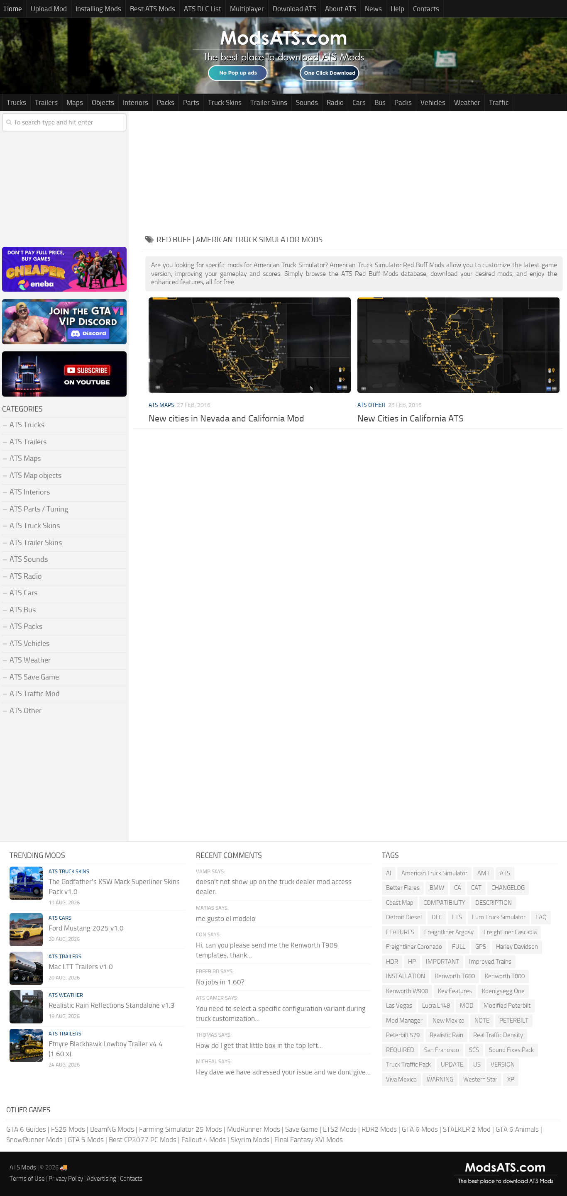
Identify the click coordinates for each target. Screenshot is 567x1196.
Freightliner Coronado (414, 946)
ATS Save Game (34, 677)
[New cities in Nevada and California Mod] (250, 345)
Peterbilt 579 (403, 1035)
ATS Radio (26, 576)
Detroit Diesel (404, 917)
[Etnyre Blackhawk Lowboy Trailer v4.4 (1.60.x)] (26, 1045)
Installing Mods (98, 9)
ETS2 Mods (340, 1129)
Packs (165, 102)
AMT (483, 873)
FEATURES (400, 932)
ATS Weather (30, 660)
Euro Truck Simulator (498, 917)
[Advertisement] (354, 169)
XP (510, 1079)
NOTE (481, 1020)
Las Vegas (399, 1005)
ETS (457, 917)
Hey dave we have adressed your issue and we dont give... (283, 1072)
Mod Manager (404, 1020)
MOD (467, 1005)
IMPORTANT (442, 961)
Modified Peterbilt (507, 1005)
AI (388, 873)
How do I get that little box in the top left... (259, 1045)
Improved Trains (490, 961)
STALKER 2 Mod (467, 1129)
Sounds (307, 102)
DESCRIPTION (493, 902)
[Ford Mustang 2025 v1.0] (26, 929)
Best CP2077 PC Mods (142, 1139)
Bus (380, 102)
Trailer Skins (268, 102)
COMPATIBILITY (444, 902)
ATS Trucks (27, 424)
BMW (437, 888)
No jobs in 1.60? (220, 982)
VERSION (503, 1064)
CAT (476, 888)
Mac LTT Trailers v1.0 (81, 966)
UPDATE (452, 1064)
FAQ (541, 917)
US (477, 1064)
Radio (335, 102)
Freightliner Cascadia (510, 932)
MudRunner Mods (253, 1129)
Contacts (426, 9)
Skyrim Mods (250, 1139)
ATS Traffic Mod (35, 693)
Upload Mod (49, 9)
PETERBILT (513, 1020)
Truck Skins (225, 102)
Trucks (16, 102)
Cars (359, 102)
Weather (467, 102)
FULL (458, 946)
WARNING (440, 1079)
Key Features (455, 991)
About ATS (340, 9)
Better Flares (403, 888)
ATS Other (371, 405)
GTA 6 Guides (26, 1129)
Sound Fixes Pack (511, 1050)
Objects (103, 102)
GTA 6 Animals (517, 1129)
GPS (480, 946)
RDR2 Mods (379, 1129)
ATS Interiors (30, 492)
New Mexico (448, 1020)
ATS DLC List (202, 9)
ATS (505, 873)
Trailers (46, 102)
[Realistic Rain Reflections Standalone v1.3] (26, 1006)
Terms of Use (27, 1178)
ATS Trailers (28, 441)
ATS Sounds (29, 559)
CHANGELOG (508, 888)
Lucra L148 (436, 1005)
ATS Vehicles (29, 643)
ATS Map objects (35, 475)
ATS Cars (23, 592)
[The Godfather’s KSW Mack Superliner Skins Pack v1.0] (26, 883)
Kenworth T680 (455, 976)
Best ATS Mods (152, 9)
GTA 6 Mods (420, 1129)
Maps (74, 102)
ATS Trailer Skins (36, 542)
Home (13, 9)
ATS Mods (23, 1167)
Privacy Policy (66, 1178)
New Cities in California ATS (410, 418)
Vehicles (432, 102)
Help (397, 9)
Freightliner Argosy (449, 932)
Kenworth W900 (407, 991)
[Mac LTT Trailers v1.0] (26, 968)
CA (457, 888)
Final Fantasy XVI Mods (308, 1139)
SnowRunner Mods (34, 1139)
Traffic (498, 102)
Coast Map (399, 902)
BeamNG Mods (112, 1129)
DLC (437, 917)
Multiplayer (247, 9)
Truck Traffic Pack (408, 1064)
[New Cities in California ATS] (458, 345)
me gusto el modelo (225, 918)
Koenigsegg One (503, 991)
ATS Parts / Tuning (39, 509)
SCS (474, 1050)
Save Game (301, 1129)
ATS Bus (23, 609)
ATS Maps (161, 405)
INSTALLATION (405, 976)
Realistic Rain (446, 1035)
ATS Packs (26, 626)
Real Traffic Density (498, 1035)
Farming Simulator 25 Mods (180, 1129)
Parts (191, 102)
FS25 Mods (68, 1129)
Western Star (480, 1079)
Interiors (135, 102)
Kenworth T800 (505, 976)
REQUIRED (400, 1050)
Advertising (101, 1178)
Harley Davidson (517, 946)
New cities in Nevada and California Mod (226, 418)
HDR (392, 961)
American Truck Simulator (434, 873)
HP (412, 961)
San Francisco (441, 1050)
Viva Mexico (401, 1079)
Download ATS (294, 9)
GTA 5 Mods (86, 1139)
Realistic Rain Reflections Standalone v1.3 (112, 1005)
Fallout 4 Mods (203, 1139)
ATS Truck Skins (35, 525)
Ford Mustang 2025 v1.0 (86, 928)
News (373, 9)
